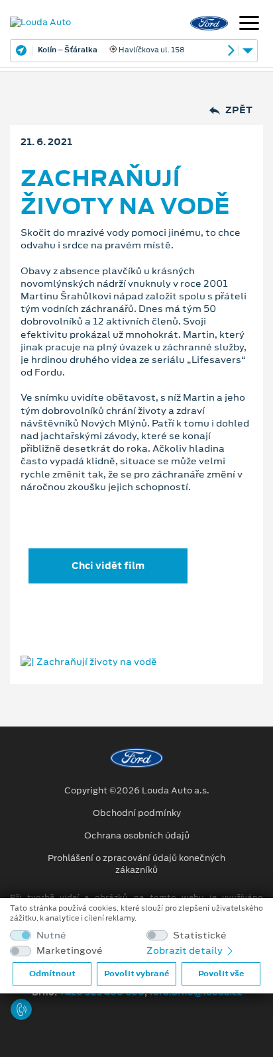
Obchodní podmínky (137, 813)
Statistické (200, 935)
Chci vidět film (108, 565)
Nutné (51, 935)
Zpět (238, 110)
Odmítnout (52, 973)
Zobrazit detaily (185, 950)
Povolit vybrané (136, 973)
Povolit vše (221, 973)
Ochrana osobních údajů (137, 836)
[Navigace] (249, 24)
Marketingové (69, 950)
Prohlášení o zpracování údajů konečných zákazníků (136, 864)
